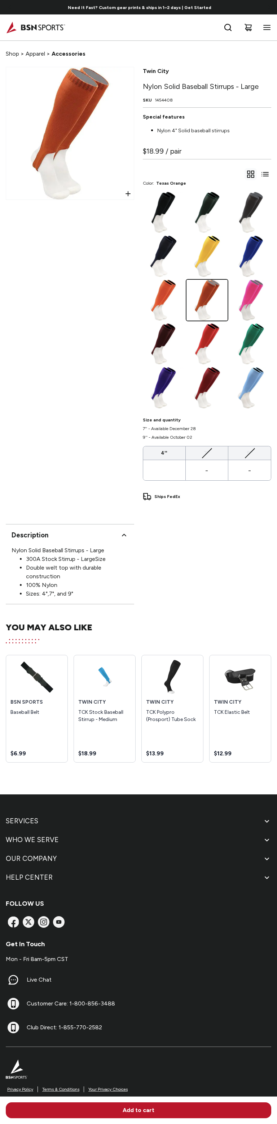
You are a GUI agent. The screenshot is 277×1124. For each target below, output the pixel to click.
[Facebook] (13, 922)
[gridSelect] (251, 174)
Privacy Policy (20, 1089)
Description (30, 535)
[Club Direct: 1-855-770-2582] (13, 1027)
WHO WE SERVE (32, 840)
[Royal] (250, 256)
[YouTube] (58, 922)
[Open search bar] (228, 27)
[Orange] (163, 300)
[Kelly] (250, 343)
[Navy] (163, 256)
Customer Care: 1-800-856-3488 (71, 1003)
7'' (207, 453)
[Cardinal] (206, 387)
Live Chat (39, 979)
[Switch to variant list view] (265, 174)
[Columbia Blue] (250, 387)
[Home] (35, 27)
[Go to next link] (269, 7)
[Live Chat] (13, 979)
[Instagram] (43, 922)
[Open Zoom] (128, 193)
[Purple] (163, 387)
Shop (12, 53)
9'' (250, 453)
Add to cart (138, 1110)
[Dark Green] (206, 212)
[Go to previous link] (10, 7)
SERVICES (22, 821)
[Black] (163, 212)
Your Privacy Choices (108, 1089)
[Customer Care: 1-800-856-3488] (13, 1003)
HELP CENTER (29, 877)
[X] (28, 922)
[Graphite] (250, 212)
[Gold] (206, 256)
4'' (164, 453)
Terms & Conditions (60, 1089)
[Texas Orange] (206, 300)
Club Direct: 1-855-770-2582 (64, 1027)
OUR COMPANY (31, 858)
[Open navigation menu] (265, 27)
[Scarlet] (206, 343)
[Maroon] (163, 343)
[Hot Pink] (250, 300)
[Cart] (248, 27)
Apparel (35, 53)
